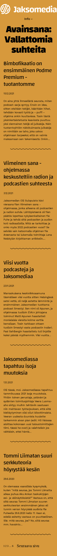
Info (27, 19)
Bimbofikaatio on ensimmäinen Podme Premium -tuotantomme (28, 74)
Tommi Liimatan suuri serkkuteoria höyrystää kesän (28, 462)
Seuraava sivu (28, 546)
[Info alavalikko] (32, 19)
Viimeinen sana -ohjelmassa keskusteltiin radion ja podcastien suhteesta (28, 173)
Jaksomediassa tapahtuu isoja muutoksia (21, 366)
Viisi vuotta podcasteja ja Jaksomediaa (19, 269)
